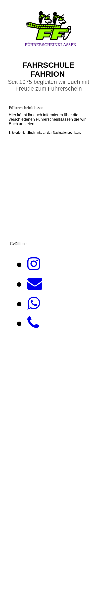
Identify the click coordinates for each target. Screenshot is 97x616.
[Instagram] (33, 264)
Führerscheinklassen (50, 45)
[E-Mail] (34, 284)
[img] (48, 25)
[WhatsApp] (33, 303)
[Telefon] (33, 323)
